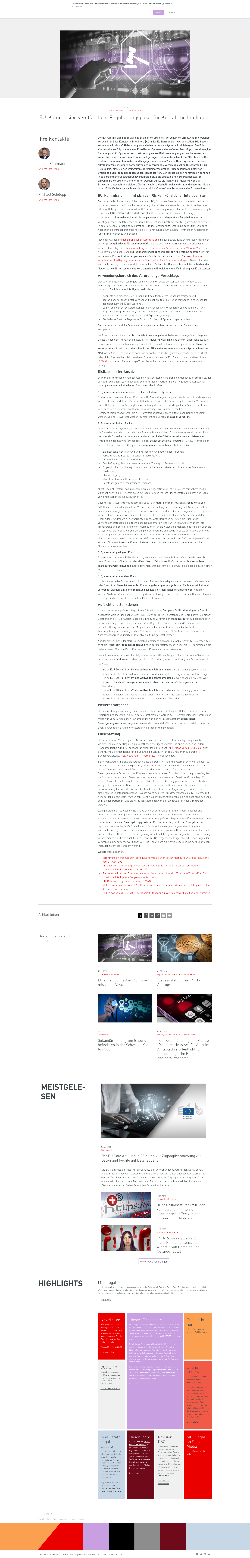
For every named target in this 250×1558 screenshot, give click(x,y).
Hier (188, 1328)
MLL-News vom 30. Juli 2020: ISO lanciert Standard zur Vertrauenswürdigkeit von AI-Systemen (156, 892)
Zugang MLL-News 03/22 (111, 1346)
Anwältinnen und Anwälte (139, 1443)
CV (40, 168)
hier (120, 1482)
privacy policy (76, 6)
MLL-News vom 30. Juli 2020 (185, 747)
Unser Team (134, 1472)
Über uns (133, 1383)
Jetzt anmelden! (107, 1351)
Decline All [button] (171, 12)
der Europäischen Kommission (140, 239)
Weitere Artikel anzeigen (154, 1261)
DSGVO (103, 361)
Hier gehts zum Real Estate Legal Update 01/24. (111, 1452)
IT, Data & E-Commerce (108, 974)
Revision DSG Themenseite (163, 1482)
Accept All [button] (158, 12)
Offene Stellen (193, 1421)
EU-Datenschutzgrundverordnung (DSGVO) (127, 881)
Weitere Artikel (52, 168)
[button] (140, 915)
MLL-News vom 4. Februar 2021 (139, 755)
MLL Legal (105, 1299)
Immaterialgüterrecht (166, 1199)
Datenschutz (103, 1034)
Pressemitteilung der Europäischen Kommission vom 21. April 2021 (163, 248)
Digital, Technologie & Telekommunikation (125, 110)
